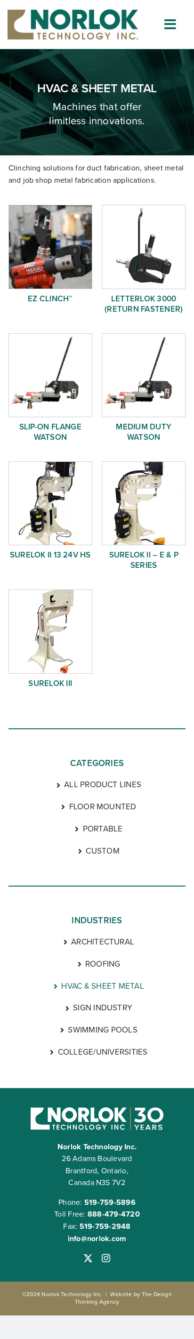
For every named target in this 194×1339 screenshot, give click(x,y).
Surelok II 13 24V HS (50, 555)
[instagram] (106, 1258)
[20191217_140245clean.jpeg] (143, 465)
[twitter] (88, 1258)
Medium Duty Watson (143, 432)
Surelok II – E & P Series (143, 560)
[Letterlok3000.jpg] (143, 208)
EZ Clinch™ (50, 299)
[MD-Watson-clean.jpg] (50, 337)
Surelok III (50, 683)
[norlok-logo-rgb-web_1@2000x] (72, 13)
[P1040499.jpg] (50, 208)
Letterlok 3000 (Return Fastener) (144, 304)
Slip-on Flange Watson (50, 432)
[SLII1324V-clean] (50, 465)
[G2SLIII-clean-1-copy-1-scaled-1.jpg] (50, 593)
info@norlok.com (97, 1238)
